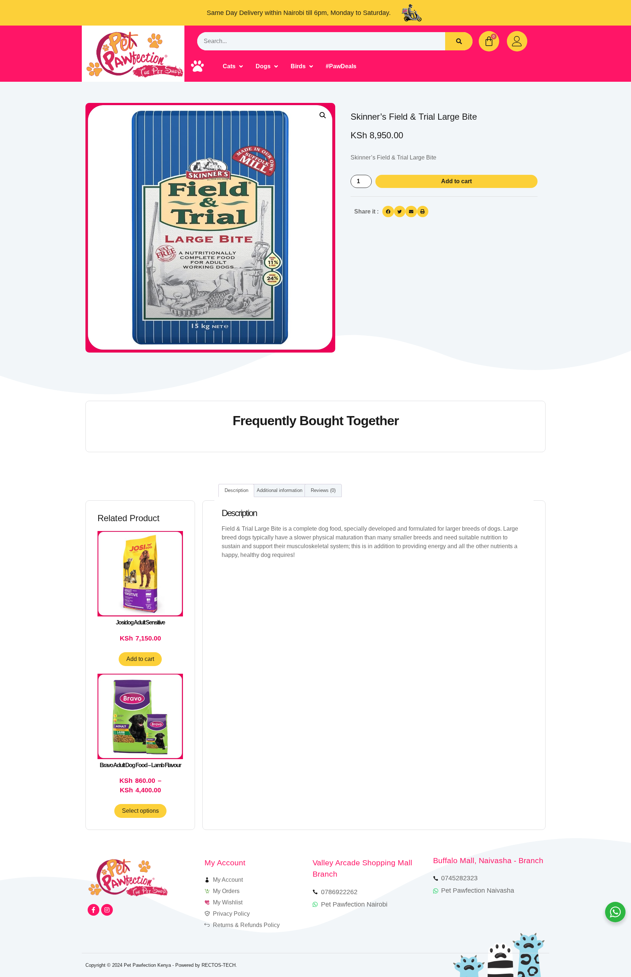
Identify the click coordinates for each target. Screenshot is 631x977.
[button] (322, 115)
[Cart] (489, 41)
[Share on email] (411, 212)
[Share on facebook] (388, 212)
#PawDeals (341, 66)
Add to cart (456, 181)
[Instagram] (107, 910)
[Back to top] (604, 950)
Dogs (263, 66)
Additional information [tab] (279, 490)
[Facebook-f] (93, 910)
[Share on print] (423, 212)
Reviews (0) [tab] (323, 490)
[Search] (459, 41)
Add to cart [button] (140, 659)
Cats (229, 66)
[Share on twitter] (400, 212)
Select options (140, 811)
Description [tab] (236, 490)
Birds (298, 66)
